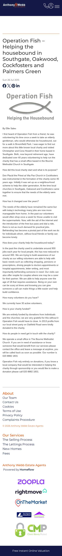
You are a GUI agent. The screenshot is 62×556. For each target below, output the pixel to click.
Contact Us (10, 402)
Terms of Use (12, 411)
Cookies (8, 406)
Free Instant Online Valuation (31, 550)
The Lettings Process (18, 444)
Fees (6, 453)
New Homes (12, 449)
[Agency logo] (14, 11)
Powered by (18, 469)
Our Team (10, 398)
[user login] (51, 7)
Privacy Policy (12, 415)
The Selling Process (17, 440)
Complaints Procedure (19, 420)
